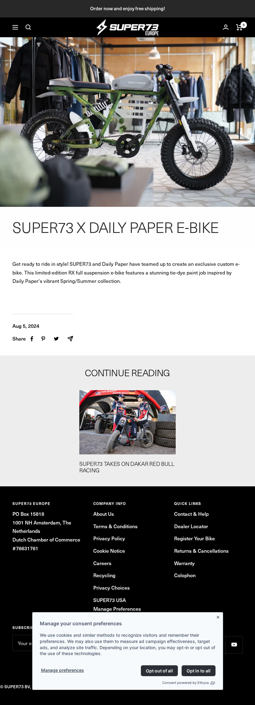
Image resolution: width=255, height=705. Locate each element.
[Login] (226, 27)
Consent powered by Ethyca (185, 682)
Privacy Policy (109, 538)
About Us (103, 513)
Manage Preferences (117, 608)
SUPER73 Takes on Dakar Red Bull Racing (126, 467)
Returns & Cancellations (201, 550)
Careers (102, 563)
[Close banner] (219, 616)
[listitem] (31, 338)
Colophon (185, 575)
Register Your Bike (194, 538)
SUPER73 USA (109, 600)
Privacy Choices (111, 587)
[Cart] (239, 27)
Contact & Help (191, 513)
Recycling (104, 575)
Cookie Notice (109, 550)
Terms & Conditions (115, 526)
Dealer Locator (191, 526)
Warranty (184, 563)
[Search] (28, 27)
